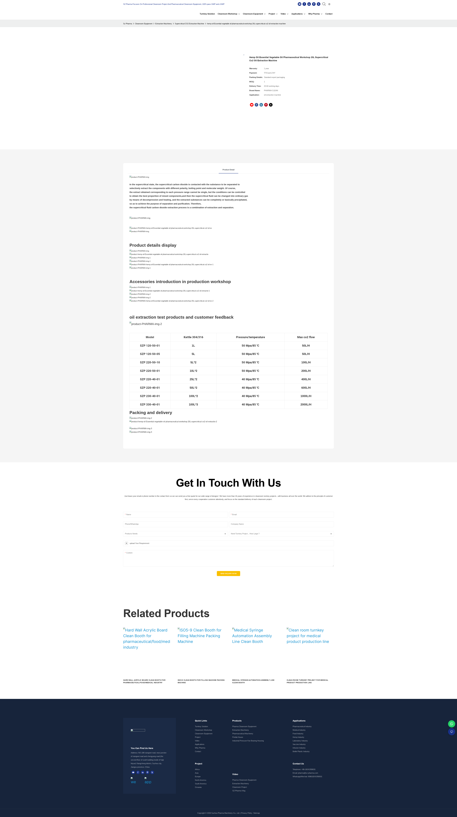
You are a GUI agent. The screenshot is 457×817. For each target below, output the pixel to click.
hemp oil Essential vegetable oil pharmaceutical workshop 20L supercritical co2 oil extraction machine (246, 24)
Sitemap (256, 813)
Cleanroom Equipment (143, 24)
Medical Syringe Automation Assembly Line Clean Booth (253, 681)
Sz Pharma (127, 24)
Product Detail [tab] (228, 170)
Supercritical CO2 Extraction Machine (189, 24)
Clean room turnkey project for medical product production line (307, 681)
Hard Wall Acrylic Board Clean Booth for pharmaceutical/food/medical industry (144, 681)
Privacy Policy (246, 813)
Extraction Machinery (163, 24)
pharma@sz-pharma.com (308, 773)
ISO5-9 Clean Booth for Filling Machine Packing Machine (201, 681)
